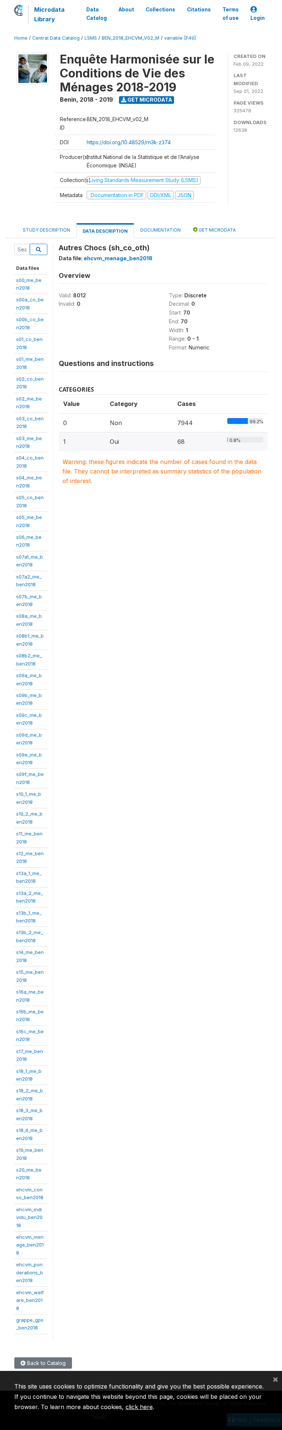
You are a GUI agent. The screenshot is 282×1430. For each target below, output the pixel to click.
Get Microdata (149, 100)
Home (21, 38)
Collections (160, 9)
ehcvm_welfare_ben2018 (30, 1300)
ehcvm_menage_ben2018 (30, 1245)
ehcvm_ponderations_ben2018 (29, 1272)
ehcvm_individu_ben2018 (29, 1217)
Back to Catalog (46, 1363)
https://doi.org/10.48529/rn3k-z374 (129, 142)
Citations (199, 9)
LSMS (90, 38)
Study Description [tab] (46, 230)
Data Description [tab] (105, 231)
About (126, 9)
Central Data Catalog (56, 38)
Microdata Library (49, 14)
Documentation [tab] (160, 230)
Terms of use (231, 14)
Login (257, 18)
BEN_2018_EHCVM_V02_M (130, 38)
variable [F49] (180, 38)
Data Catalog (96, 14)
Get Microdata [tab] (217, 230)
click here (139, 1407)
